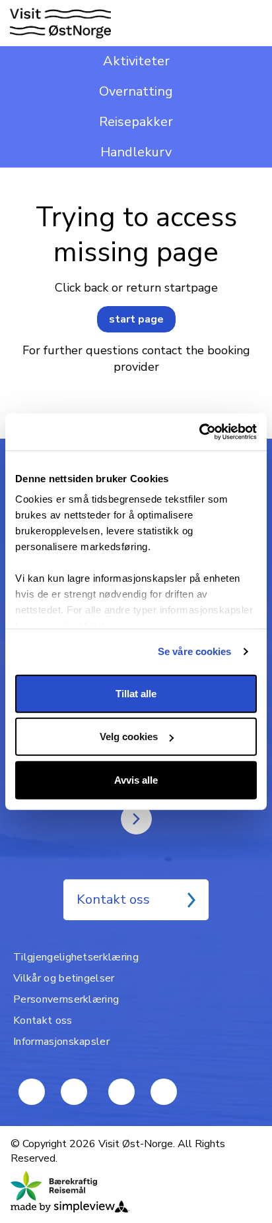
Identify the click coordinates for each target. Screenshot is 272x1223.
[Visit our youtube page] (31, 1092)
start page (136, 319)
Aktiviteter (136, 61)
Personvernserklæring (66, 999)
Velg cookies (129, 736)
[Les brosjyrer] (136, 818)
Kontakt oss (113, 899)
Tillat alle (136, 693)
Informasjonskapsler (61, 1041)
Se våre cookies (195, 651)
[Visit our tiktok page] (121, 1092)
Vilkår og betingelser (64, 978)
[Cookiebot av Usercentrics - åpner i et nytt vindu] (199, 432)
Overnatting (136, 91)
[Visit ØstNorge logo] (60, 23)
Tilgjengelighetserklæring (76, 957)
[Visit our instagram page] (164, 1092)
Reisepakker (136, 122)
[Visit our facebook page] (74, 1092)
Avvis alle (136, 779)
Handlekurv (136, 152)
